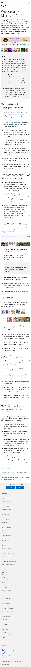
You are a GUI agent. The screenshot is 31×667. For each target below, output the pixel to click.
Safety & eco (10, 661)
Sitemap (3, 659)
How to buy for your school (7, 559)
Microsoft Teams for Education (8, 553)
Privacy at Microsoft (6, 634)
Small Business (5, 593)
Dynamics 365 (5, 579)
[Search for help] (5, 2)
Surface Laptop (5, 498)
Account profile (5, 522)
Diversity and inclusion (6, 640)
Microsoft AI (4, 574)
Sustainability (4, 645)
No (20, 487)
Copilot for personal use (7, 509)
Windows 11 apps (5, 514)
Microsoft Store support (6, 527)
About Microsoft (5, 629)
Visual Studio (4, 619)
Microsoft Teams (5, 587)
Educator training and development (9, 561)
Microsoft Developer (6, 603)
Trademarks (4, 661)
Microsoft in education (6, 548)
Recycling (16, 661)
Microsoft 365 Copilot (6, 590)
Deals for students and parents (8, 564)
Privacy (16, 659)
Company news (5, 632)
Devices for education (6, 551)
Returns (3, 530)
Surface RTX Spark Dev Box (7, 504)
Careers (3, 626)
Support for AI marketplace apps (8, 608)
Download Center (5, 524)
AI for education (5, 567)
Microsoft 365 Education (7, 556)
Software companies (6, 616)
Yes (11, 487)
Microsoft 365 (5, 582)
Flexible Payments (5, 540)
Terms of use (21, 659)
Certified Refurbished (6, 535)
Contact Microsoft (10, 659)
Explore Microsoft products (7, 512)
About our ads (21, 661)
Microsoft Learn (5, 606)
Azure (3, 600)
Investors (4, 637)
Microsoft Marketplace (6, 614)
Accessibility (4, 642)
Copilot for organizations (7, 506)
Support (3, 6)
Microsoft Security (5, 577)
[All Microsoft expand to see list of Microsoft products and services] (2, 2)
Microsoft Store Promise (7, 538)
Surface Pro (4, 496)
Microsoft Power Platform (7, 585)
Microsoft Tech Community (7, 611)
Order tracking (5, 532)
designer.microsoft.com (14, 122)
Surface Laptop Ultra (6, 501)
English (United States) (9, 650)
